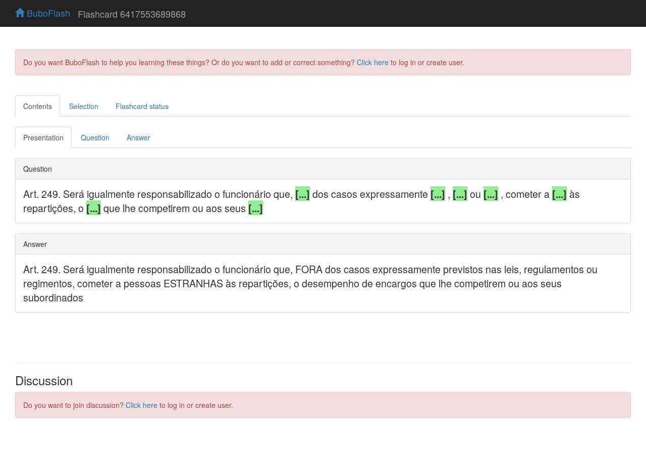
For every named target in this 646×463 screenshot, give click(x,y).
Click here (373, 62)
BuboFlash (47, 12)
